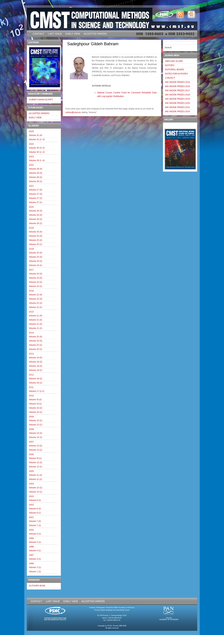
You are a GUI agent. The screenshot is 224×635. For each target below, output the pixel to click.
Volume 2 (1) (35, 567)
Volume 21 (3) (35, 320)
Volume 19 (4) (35, 357)
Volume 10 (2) (35, 487)
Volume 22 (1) (35, 307)
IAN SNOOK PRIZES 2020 (177, 103)
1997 (31, 555)
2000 (31, 530)
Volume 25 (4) (35, 232)
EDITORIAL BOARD (174, 69)
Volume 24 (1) (35, 265)
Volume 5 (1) (35, 542)
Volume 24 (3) (35, 257)
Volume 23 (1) (35, 286)
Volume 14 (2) (35, 433)
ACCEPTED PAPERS (95, 33)
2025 (31, 131)
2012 (31, 375)
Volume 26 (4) (35, 211)
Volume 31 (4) (35, 135)
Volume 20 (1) (35, 349)
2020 (31, 207)
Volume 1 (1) (35, 571)
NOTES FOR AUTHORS (176, 74)
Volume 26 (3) (35, 215)
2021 (31, 186)
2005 (31, 471)
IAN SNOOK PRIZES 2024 (177, 111)
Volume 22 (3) (35, 299)
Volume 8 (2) (35, 508)
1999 (31, 538)
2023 (31, 156)
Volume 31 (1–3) (37, 139)
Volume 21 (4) (35, 315)
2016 (31, 291)
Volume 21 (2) (35, 324)
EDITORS (169, 65)
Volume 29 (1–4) (37, 160)
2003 (31, 496)
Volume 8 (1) (35, 513)
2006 (31, 454)
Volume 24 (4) (35, 253)
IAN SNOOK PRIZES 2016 (177, 86)
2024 (31, 144)
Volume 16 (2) (35, 408)
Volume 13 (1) (35, 450)
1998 (31, 547)
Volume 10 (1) (35, 492)
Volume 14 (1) (35, 437)
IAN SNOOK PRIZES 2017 (177, 90)
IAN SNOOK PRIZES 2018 (177, 95)
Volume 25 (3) (35, 236)
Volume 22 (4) (35, 294)
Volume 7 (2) (35, 521)
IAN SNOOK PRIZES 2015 (177, 82)
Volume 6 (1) (35, 534)
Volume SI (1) (35, 404)
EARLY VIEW (72, 33)
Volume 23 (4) (35, 273)
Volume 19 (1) (35, 370)
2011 (31, 387)
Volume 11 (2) (35, 475)
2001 (31, 517)
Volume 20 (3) (35, 341)
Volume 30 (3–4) (37, 148)
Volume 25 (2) (35, 240)
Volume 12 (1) (35, 466)
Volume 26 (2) (35, 219)
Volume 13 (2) (35, 445)
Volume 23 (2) (35, 282)
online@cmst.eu (73, 112)
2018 (31, 249)
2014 (31, 333)
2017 (31, 270)
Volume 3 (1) (35, 559)
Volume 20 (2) (35, 345)
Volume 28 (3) (35, 173)
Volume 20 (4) (35, 336)
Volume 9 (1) (35, 500)
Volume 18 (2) (35, 378)
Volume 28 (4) (35, 169)
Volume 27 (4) (35, 190)
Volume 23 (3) (35, 278)
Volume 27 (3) (35, 194)
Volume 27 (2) (35, 198)
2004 (31, 484)
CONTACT (38, 33)
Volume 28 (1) (35, 181)
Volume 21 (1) (35, 328)
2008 (31, 429)
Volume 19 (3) (35, 362)
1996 (31, 563)
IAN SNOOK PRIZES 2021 (177, 107)
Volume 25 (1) (35, 244)
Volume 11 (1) (35, 479)
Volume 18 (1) (35, 383)
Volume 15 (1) (35, 425)
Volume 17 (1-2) (36, 391)
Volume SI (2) (35, 399)
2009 (31, 416)
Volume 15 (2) (35, 420)
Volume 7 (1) (35, 525)
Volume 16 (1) (35, 412)
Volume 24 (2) (35, 261)
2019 (31, 228)
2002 (31, 505)
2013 (31, 354)
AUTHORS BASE (37, 585)
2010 (31, 395)
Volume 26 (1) (35, 223)
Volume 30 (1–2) (37, 152)
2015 (31, 312)
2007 (31, 442)
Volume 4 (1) (35, 550)
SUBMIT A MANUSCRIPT (41, 99)
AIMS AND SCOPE (174, 61)
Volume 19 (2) (35, 366)
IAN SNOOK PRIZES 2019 (177, 99)
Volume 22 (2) (35, 303)
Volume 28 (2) (35, 177)
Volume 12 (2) (35, 462)
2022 (31, 165)
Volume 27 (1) (35, 202)
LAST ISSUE (55, 33)
